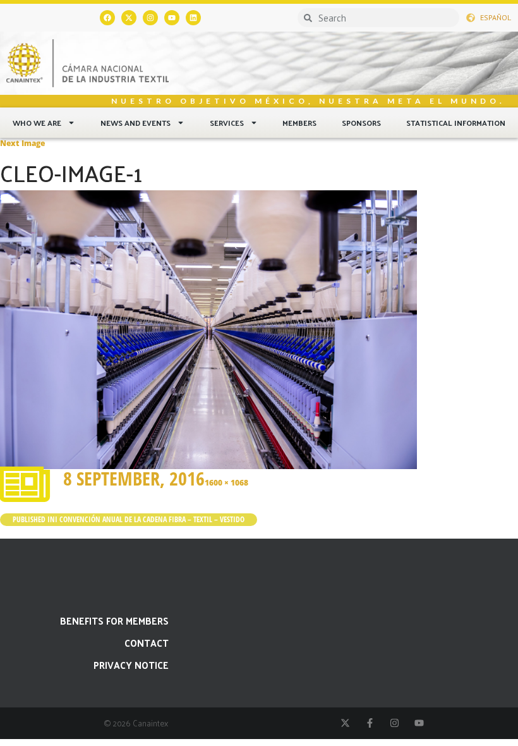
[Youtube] (171, 17)
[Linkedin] (193, 17)
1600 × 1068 (226, 482)
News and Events (135, 123)
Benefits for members (114, 620)
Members (299, 123)
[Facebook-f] (370, 723)
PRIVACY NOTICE (131, 664)
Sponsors (361, 123)
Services (227, 123)
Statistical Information (455, 123)
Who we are (37, 123)
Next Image (22, 143)
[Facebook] (107, 17)
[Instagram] (150, 17)
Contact (146, 642)
